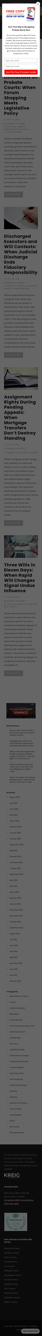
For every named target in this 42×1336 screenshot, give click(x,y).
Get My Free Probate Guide (21, 72)
